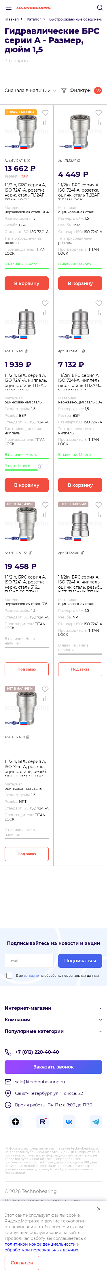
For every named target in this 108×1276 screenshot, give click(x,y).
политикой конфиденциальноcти (40, 1244)
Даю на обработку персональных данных (57, 975)
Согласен (22, 1263)
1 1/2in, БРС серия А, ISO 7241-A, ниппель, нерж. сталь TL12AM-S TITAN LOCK (79, 381)
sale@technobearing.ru (40, 1081)
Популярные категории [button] (34, 1031)
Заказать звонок (53, 1067)
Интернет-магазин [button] (28, 1008)
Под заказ (27, 669)
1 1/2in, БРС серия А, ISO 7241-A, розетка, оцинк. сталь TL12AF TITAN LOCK (79, 191)
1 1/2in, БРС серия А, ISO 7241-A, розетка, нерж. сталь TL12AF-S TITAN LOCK (26, 191)
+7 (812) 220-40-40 (37, 1052)
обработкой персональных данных (41, 1250)
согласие (31, 976)
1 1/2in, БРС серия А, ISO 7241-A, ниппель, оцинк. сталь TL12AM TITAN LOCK (26, 381)
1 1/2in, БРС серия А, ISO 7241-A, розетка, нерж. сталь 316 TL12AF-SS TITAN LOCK (25, 583)
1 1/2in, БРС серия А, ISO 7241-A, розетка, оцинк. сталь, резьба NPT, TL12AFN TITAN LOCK (26, 767)
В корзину (26, 283)
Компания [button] (17, 1019)
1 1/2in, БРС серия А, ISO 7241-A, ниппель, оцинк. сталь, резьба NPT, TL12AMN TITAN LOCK (80, 583)
